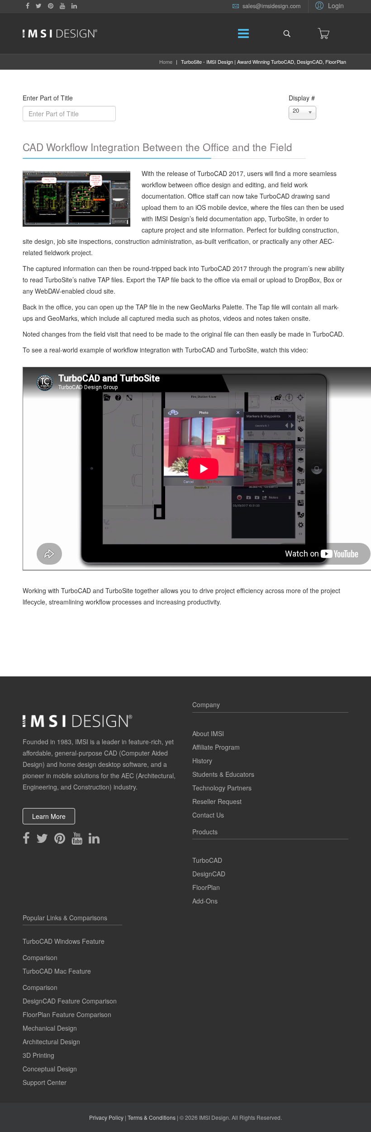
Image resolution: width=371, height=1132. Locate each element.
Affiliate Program (216, 746)
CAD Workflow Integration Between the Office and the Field (157, 146)
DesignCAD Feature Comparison (70, 1000)
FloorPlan (206, 887)
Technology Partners (222, 787)
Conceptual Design (50, 1068)
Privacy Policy (106, 1117)
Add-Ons (205, 900)
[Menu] (243, 33)
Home (165, 61)
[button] (328, 5)
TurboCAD (207, 860)
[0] (323, 33)
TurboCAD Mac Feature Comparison (57, 979)
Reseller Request (217, 801)
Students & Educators (223, 774)
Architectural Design (51, 1041)
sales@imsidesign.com (271, 6)
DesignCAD (208, 873)
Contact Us (208, 814)
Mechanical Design (50, 1027)
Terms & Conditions (152, 1117)
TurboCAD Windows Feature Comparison (64, 949)
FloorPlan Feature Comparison (67, 1014)
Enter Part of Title (49, 97)
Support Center (45, 1082)
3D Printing (38, 1055)
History (202, 760)
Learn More (49, 816)
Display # (302, 97)
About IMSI (208, 733)
